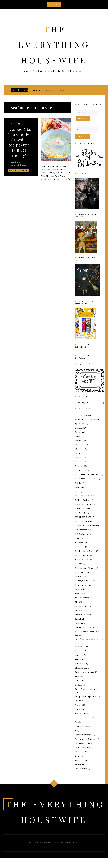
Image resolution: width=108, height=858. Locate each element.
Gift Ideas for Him (83, 530)
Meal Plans (80, 623)
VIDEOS (78, 764)
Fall (76, 492)
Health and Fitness (83, 555)
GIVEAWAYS (80, 538)
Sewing (78, 705)
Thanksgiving (81, 743)
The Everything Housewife (54, 44)
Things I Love (81, 747)
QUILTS (78, 681)
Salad (77, 701)
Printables (79, 676)
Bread (77, 436)
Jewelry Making (82, 598)
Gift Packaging (81, 534)
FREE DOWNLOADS (84, 517)
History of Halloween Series (88, 572)
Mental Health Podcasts (86, 627)
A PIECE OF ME (82, 415)
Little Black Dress (83, 615)
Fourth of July (81, 513)
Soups (78, 730)
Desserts (79, 466)
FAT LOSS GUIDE (82, 496)
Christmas (37, 90)
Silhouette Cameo (83, 718)
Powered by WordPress (38, 843)
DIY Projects (80, 470)
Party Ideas (80, 664)
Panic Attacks (81, 651)
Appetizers (80, 424)
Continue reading (18, 170)
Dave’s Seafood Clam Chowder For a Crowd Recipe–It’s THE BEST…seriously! (21, 139)
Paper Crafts (80, 655)
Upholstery (80, 756)
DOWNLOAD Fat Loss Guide (87, 475)
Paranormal (80, 659)
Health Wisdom (82, 560)
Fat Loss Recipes (82, 500)
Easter (78, 487)
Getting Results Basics (85, 526)
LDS (77, 602)
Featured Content (83, 504)
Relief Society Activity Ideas (88, 689)
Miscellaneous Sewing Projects (89, 639)
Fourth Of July (81, 509)
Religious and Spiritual (85, 697)
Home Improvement (84, 585)
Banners (79, 428)
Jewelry (78, 593)
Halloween (80, 542)
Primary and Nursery (84, 672)
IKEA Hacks (80, 589)
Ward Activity (81, 769)
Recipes (63, 90)
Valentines (80, 760)
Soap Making (81, 726)
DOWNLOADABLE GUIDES (87, 479)
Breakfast (79, 441)
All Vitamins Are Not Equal (87, 419)
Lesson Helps (81, 606)
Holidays (79, 576)
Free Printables (82, 521)
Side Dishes (80, 713)
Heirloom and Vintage (85, 568)
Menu (54, 4)
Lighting (79, 611)
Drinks (78, 483)
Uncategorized (81, 752)
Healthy (78, 564)
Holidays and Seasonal (85, 581)
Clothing (79, 457)
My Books (51, 90)
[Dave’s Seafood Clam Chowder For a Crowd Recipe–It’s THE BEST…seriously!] (56, 140)
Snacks (78, 722)
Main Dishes (21, 165)
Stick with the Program (85, 739)
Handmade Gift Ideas (84, 551)
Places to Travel (82, 668)
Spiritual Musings (83, 735)
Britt (63, 843)
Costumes (79, 462)
